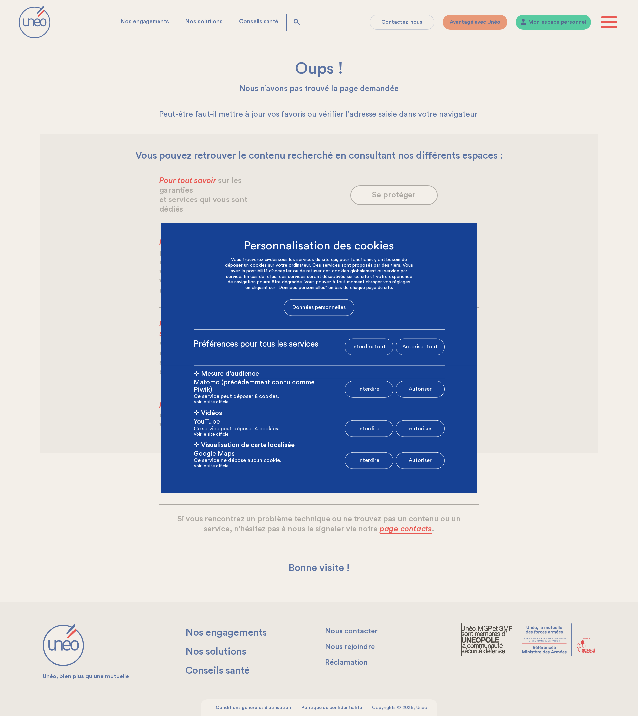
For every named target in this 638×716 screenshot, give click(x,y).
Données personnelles (319, 307)
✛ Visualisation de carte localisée (244, 444)
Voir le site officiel (212, 402)
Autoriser (420, 389)
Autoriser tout (420, 346)
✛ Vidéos (208, 413)
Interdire (368, 389)
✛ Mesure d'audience (226, 373)
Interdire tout (369, 346)
